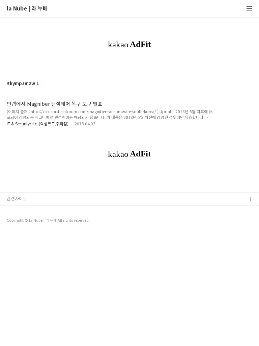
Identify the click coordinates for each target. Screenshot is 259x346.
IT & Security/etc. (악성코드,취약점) (37, 123)
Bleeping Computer (27, 221)
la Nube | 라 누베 (27, 8)
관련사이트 (17, 198)
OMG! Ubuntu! (21, 232)
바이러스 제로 (20, 210)
